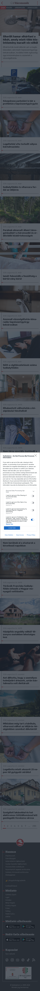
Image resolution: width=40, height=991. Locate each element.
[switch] (32, 496)
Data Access (20, 535)
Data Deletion (9, 535)
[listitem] (20, 491)
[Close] (36, 456)
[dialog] (20, 495)
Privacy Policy (31, 535)
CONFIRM (12, 528)
